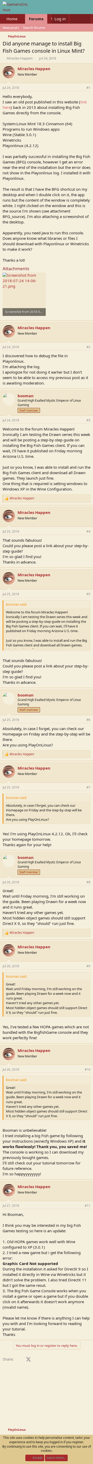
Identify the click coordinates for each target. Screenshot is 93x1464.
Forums (36, 18)
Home (11, 18)
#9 (88, 966)
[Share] (81, 88)
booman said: (16, 604)
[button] (21, 19)
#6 (88, 720)
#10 (87, 1069)
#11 (87, 1205)
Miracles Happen (20, 58)
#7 (88, 787)
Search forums (34, 27)
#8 (88, 882)
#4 (88, 531)
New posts (11, 27)
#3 (88, 420)
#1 (88, 87)
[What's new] (75, 19)
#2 (88, 347)
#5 (88, 594)
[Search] (85, 19)
